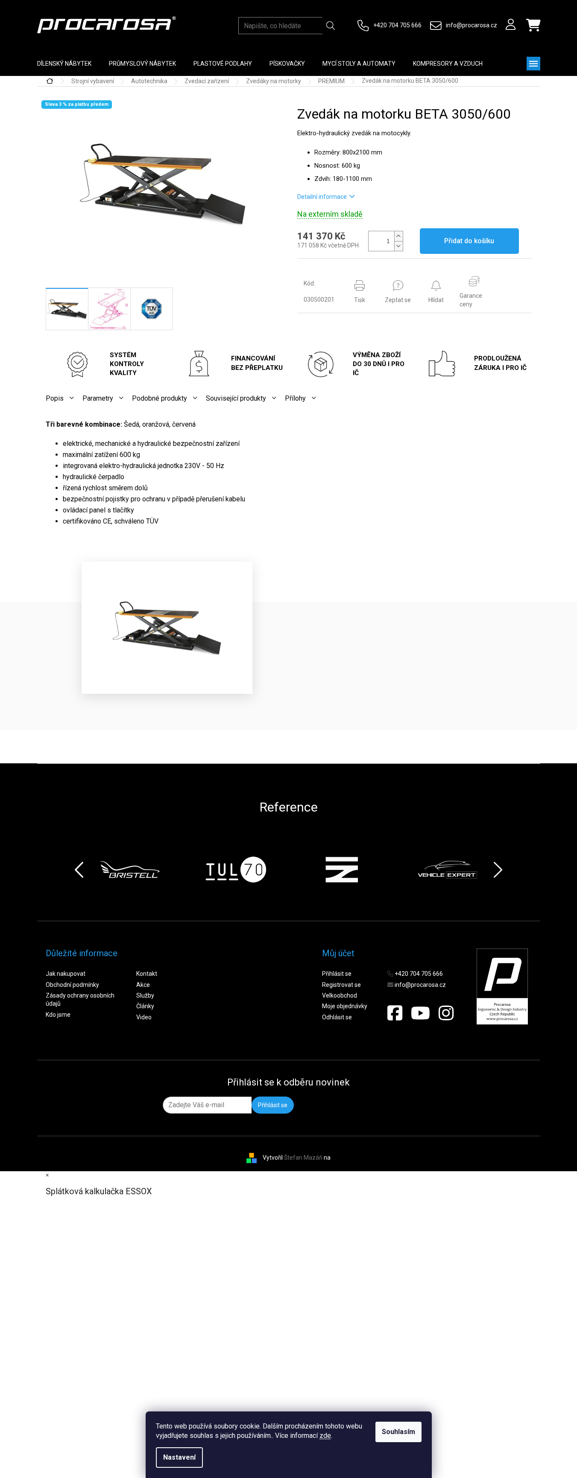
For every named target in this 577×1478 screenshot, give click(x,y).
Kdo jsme (58, 1014)
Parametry (97, 398)
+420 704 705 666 (397, 25)
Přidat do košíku (469, 241)
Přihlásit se (336, 973)
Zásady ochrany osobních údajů (80, 999)
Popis (55, 398)
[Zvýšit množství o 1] (398, 236)
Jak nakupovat (65, 973)
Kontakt (146, 973)
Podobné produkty (159, 398)
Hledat (330, 25)
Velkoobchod (339, 995)
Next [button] (498, 869)
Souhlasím (398, 1432)
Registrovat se (341, 984)
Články (145, 1006)
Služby (145, 995)
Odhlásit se (337, 1017)
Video (144, 1017)
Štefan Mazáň (303, 1157)
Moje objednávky (344, 1006)
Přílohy (295, 398)
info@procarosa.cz (471, 25)
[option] (130, 869)
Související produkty (236, 398)
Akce (143, 984)
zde (325, 1435)
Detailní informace (322, 196)
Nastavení (179, 1457)
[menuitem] (64, 63)
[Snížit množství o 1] (398, 246)
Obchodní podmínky (72, 984)
